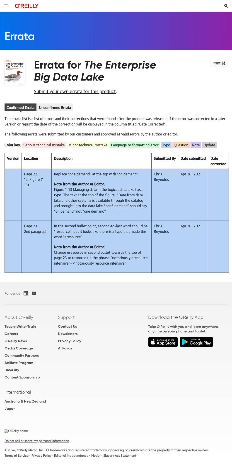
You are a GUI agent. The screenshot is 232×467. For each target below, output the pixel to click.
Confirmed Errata (20, 107)
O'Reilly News (16, 341)
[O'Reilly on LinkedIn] (26, 293)
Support (66, 317)
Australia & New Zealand (25, 401)
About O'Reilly (19, 317)
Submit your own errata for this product (75, 91)
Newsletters (67, 333)
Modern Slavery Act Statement (113, 456)
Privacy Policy (69, 341)
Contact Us (67, 326)
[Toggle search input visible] (226, 5)
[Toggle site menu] (5, 5)
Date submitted (193, 158)
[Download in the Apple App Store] (163, 345)
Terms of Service (17, 456)
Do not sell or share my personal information (37, 441)
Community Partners (22, 355)
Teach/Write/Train (20, 326)
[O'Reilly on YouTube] (34, 293)
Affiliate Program (19, 362)
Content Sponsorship (22, 377)
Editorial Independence (71, 456)
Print (216, 62)
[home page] (27, 5)
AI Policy (65, 348)
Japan (10, 408)
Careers (11, 333)
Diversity (12, 370)
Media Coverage (19, 348)
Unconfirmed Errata (55, 107)
